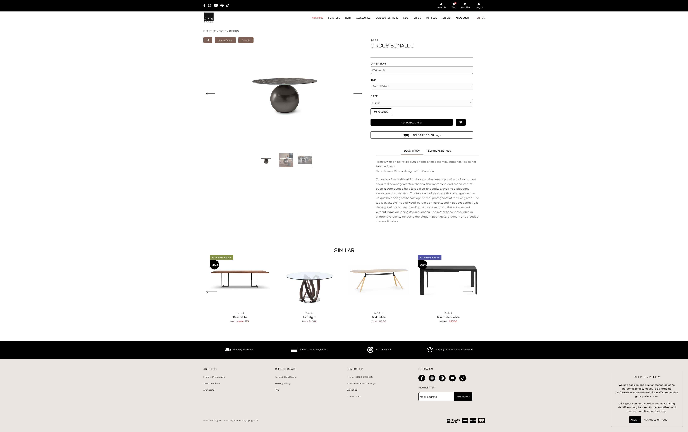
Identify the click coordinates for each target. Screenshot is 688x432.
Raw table (240, 317)
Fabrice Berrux (225, 40)
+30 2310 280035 (364, 377)
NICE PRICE (317, 17)
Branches (352, 389)
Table (222, 30)
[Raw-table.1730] (240, 280)
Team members (211, 383)
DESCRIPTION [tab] (412, 150)
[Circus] (285, 160)
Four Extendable (448, 317)
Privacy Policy (282, 383)
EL (483, 17)
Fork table (379, 317)
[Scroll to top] (681, 428)
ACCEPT (635, 419)
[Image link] (265, 160)
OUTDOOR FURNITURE (387, 17)
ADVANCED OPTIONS (655, 419)
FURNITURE (334, 17)
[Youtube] (217, 5)
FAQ (277, 389)
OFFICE (417, 17)
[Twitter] (442, 378)
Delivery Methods (243, 349)
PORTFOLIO (431, 17)
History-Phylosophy (214, 377)
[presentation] (208, 291)
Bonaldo (246, 40)
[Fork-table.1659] (379, 280)
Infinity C (309, 317)
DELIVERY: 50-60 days (426, 135)
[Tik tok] (229, 5)
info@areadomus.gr (364, 383)
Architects (208, 389)
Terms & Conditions (285, 377)
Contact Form (354, 396)
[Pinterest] (223, 5)
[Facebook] (205, 5)
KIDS (405, 17)
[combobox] (422, 70)
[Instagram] (211, 5)
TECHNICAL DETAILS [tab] (438, 150)
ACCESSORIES (363, 17)
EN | (479, 17)
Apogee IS (252, 420)
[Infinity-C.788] (309, 280)
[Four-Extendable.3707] (448, 280)
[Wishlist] (459, 122)
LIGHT (348, 17)
